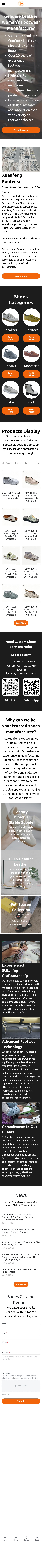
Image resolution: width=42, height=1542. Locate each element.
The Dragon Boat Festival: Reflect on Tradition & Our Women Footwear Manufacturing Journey (19, 1217)
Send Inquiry (21, 130)
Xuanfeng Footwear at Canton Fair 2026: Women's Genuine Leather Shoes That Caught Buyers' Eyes (20, 1257)
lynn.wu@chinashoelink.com (21, 673)
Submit (21, 1401)
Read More (10, 338)
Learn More (21, 276)
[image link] (21, 3)
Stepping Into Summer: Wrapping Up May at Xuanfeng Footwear (21, 1243)
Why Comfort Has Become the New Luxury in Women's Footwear (18, 1230)
